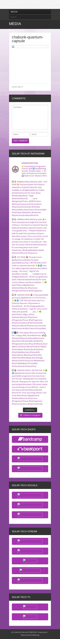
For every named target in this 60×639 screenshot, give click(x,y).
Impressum (42, 632)
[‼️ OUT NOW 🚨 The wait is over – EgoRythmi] (30, 274)
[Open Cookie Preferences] (5, 635)
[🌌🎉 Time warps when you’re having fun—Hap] (30, 349)
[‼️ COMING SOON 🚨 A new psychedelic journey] (30, 311)
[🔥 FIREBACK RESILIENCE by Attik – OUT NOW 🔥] (30, 198)
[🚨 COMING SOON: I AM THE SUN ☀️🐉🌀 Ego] (30, 387)
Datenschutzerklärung (30, 635)
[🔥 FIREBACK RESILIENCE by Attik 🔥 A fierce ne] (30, 236)
